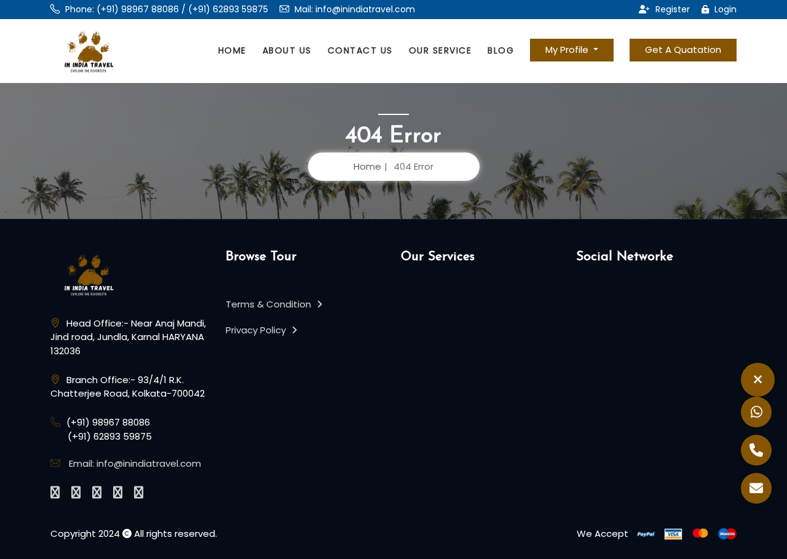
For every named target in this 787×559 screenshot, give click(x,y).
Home (232, 50)
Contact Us (360, 50)
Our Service (440, 50)
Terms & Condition (270, 304)
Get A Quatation (683, 49)
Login (724, 9)
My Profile (568, 49)
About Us (287, 50)
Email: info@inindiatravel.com (135, 463)
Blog (501, 50)
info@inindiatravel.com (365, 9)
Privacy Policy (257, 329)
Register (671, 9)
